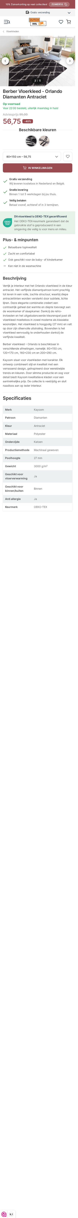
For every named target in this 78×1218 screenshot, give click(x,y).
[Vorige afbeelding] (5, 61)
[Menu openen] (7, 22)
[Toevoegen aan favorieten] (67, 156)
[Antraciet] (31, 141)
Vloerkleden (12, 31)
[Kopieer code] (65, 4)
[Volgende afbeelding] (70, 61)
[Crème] (44, 141)
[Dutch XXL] (37, 22)
